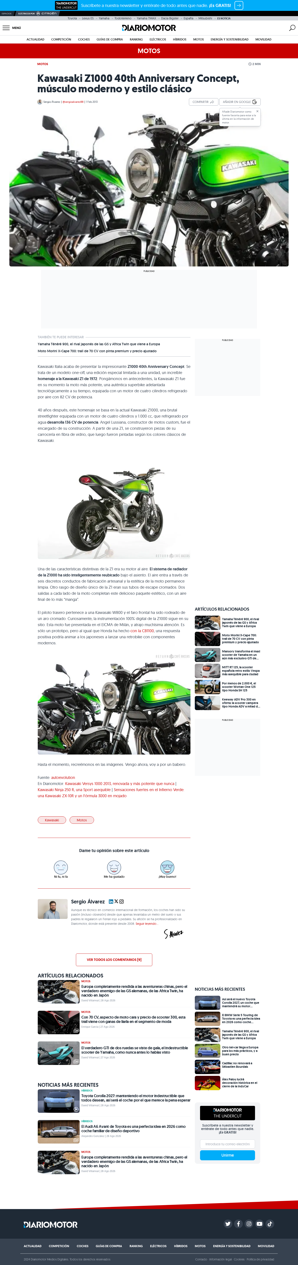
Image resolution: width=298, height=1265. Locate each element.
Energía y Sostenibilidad (229, 39)
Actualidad (35, 39)
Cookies (239, 1259)
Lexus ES (88, 18)
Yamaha (104, 18)
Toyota (72, 18)
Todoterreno (123, 18)
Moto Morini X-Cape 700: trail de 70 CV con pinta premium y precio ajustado (97, 351)
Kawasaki (52, 820)
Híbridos (179, 39)
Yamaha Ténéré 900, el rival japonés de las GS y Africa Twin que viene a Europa (99, 344)
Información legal (220, 1259)
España (188, 18)
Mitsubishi (205, 18)
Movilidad (263, 39)
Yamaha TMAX (146, 18)
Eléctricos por (26, 13)
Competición (61, 39)
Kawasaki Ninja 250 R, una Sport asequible (74, 789)
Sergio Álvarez (51, 101)
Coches (84, 39)
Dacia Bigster (169, 18)
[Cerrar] (257, 111)
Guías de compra (110, 39)
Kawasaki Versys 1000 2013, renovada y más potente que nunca (119, 783)
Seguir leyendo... (147, 924)
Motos (198, 39)
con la (142, 630)
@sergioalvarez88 (73, 101)
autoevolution (63, 777)
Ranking (136, 39)
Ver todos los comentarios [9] (114, 959)
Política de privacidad (260, 1259)
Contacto (201, 1259)
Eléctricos (158, 39)
